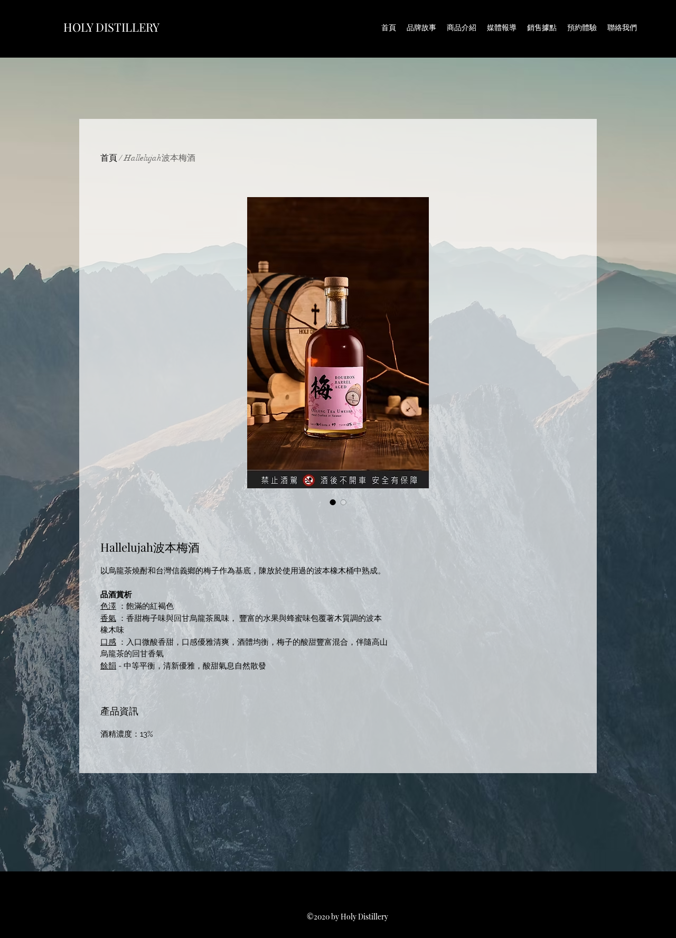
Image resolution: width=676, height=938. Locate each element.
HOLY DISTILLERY (111, 27)
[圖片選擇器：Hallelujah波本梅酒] (332, 502)
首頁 (108, 158)
